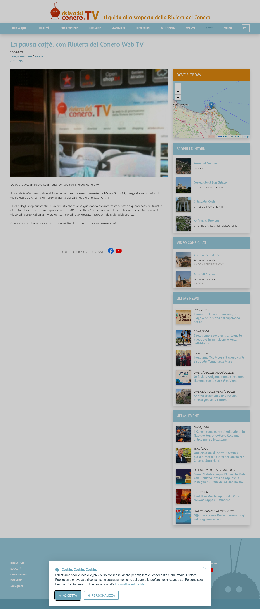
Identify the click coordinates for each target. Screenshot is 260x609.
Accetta (70, 595)
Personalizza (103, 595)
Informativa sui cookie (129, 584)
